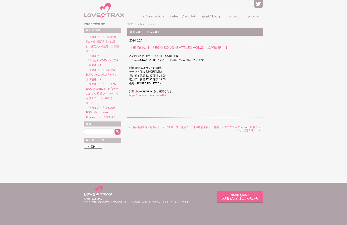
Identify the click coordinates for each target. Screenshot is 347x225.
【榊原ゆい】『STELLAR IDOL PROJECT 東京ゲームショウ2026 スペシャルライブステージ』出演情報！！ (102, 94)
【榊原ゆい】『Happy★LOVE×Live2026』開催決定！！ (102, 60)
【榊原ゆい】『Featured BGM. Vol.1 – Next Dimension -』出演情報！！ (102, 112)
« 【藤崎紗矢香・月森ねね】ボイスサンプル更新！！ (160, 127)
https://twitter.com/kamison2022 (147, 95)
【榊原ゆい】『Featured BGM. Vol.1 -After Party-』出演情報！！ (101, 74)
